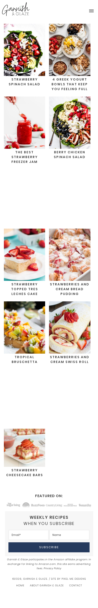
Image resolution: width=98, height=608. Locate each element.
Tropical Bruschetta (25, 359)
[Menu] (91, 11)
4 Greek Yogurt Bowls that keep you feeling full (70, 84)
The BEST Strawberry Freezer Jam (24, 157)
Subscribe (49, 547)
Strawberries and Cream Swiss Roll (69, 359)
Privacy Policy (53, 568)
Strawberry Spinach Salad (24, 81)
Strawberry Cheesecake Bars (24, 472)
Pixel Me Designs (74, 579)
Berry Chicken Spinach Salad (69, 154)
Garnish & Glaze (15, 9)
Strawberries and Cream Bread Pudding (69, 289)
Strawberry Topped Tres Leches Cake (24, 289)
